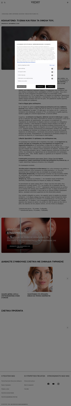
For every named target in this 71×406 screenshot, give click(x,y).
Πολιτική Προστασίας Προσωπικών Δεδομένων (26, 62)
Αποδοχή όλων (50, 86)
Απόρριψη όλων (40, 86)
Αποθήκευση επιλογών (22, 86)
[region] (36, 65)
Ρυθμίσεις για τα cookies (22, 80)
